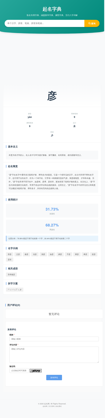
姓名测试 (59, 406)
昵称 (12, 334)
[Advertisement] (52, 57)
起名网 (45, 406)
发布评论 (54, 377)
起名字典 (52, 8)
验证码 (12, 366)
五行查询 (51, 406)
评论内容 (13, 344)
